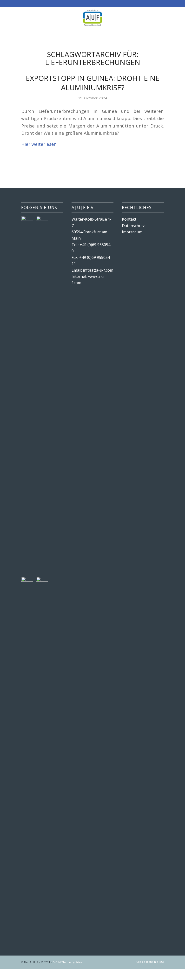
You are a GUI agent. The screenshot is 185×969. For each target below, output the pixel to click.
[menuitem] (149, 962)
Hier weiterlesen (39, 144)
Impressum (132, 232)
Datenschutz (133, 225)
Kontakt (129, 219)
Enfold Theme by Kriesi (68, 962)
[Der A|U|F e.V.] (92, 18)
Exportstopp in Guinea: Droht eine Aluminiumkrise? (92, 82)
